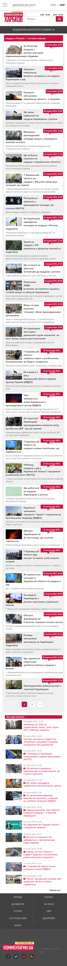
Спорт (18, 911)
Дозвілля (18, 904)
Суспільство (18, 918)
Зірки (17, 925)
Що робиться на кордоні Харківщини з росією (36, 491)
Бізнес (48, 897)
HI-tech (49, 904)
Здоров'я (48, 918)
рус (53, 5)
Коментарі (47, 949)
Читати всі (55, 890)
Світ (48, 911)
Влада (18, 897)
